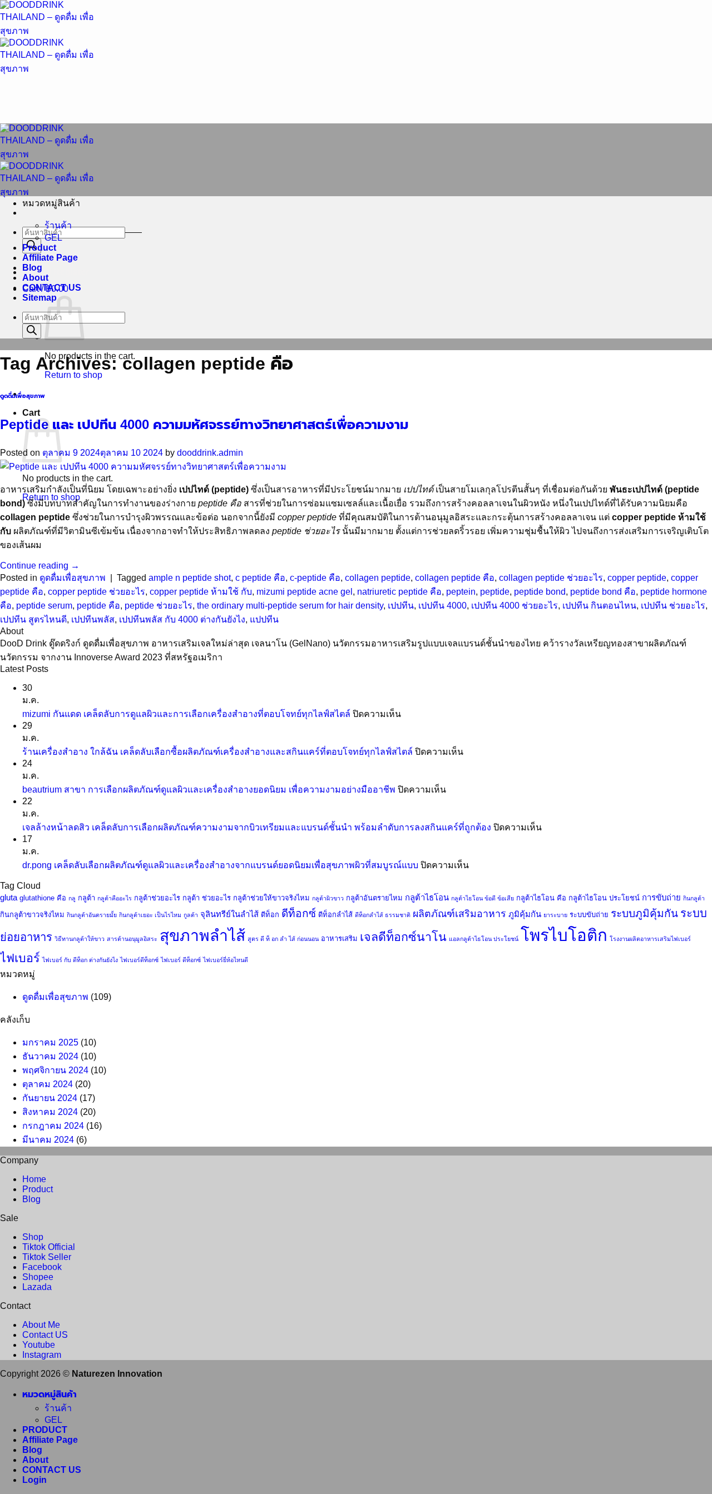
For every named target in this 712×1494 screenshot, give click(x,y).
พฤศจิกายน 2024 (55, 1070)
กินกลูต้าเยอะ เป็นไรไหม (150, 915)
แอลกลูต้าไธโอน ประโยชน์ (483, 938)
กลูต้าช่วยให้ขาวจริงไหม (271, 898)
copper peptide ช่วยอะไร (96, 591)
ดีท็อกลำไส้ (335, 914)
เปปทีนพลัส (93, 619)
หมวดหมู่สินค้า (49, 1394)
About (35, 277)
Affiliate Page (50, 257)
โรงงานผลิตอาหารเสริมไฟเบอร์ (650, 938)
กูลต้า (191, 915)
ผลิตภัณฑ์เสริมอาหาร (459, 913)
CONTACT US (51, 287)
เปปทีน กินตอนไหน (599, 605)
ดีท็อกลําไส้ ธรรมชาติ (383, 915)
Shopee (37, 1277)
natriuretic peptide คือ (399, 591)
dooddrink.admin (210, 452)
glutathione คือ (42, 898)
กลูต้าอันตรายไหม (374, 898)
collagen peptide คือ (455, 577)
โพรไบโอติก (564, 935)
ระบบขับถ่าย (589, 914)
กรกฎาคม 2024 (53, 1126)
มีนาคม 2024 (48, 1139)
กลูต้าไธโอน (427, 897)
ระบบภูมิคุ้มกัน (644, 913)
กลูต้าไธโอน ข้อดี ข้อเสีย (482, 898)
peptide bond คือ (603, 591)
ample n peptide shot (190, 577)
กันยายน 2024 (49, 1098)
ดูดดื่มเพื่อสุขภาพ (22, 395)
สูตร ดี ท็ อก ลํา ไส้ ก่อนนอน (283, 938)
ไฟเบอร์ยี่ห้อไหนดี (225, 960)
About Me (41, 1324)
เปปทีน (401, 605)
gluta (8, 897)
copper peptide (636, 577)
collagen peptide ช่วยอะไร (551, 577)
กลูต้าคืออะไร (114, 898)
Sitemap (39, 297)
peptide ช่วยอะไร (158, 605)
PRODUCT (44, 1430)
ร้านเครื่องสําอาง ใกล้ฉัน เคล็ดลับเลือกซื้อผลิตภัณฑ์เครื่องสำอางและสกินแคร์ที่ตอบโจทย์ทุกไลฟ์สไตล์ (217, 751)
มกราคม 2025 (50, 1042)
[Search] (31, 330)
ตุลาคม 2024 (47, 1084)
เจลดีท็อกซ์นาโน (403, 937)
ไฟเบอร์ (20, 958)
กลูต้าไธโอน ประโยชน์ (604, 898)
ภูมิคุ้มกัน (524, 914)
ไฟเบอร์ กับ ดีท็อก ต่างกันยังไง (80, 960)
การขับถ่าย (661, 897)
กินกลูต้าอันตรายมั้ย (92, 915)
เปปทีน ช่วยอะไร (673, 605)
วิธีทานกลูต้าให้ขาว (80, 938)
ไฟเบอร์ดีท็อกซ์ (139, 960)
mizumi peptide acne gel (304, 591)
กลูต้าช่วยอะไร (157, 898)
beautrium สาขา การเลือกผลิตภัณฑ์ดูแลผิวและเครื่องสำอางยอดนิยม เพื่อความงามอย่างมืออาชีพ (208, 789)
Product (39, 247)
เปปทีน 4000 (442, 605)
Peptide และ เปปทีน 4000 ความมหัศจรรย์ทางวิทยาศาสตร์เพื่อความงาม (204, 424)
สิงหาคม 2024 (50, 1112)
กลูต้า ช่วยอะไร (206, 898)
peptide (495, 591)
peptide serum (44, 605)
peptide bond (540, 591)
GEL (53, 237)
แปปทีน (264, 619)
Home (34, 1179)
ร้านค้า (58, 225)
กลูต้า (86, 898)
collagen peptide (378, 577)
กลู (72, 898)
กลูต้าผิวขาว (328, 898)
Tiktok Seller (46, 1257)
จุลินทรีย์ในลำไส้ (229, 914)
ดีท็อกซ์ (298, 913)
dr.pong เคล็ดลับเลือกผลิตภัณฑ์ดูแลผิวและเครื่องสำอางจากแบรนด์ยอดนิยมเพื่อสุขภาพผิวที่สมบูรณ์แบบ (220, 865)
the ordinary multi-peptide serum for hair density (290, 605)
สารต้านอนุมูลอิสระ (132, 938)
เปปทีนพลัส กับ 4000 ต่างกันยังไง (182, 619)
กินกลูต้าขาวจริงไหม (32, 914)
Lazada (37, 1287)
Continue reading (40, 565)
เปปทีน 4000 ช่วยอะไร (514, 605)
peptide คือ (98, 605)
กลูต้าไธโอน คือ (541, 898)
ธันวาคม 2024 (50, 1056)
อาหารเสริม (339, 938)
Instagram (41, 1354)
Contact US (45, 1334)
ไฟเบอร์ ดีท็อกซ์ (181, 960)
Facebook (42, 1267)
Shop (32, 1237)
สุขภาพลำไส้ (202, 935)
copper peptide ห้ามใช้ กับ (201, 591)
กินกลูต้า (694, 898)
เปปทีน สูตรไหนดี (33, 619)
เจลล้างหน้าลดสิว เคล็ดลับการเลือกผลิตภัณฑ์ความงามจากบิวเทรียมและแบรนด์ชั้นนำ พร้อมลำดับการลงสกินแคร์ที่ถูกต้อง (256, 827)
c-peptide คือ (315, 577)
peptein (461, 591)
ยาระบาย (555, 915)
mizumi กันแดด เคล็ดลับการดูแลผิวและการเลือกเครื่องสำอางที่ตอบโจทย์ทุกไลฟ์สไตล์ (186, 714)
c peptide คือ (260, 577)
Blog (32, 267)
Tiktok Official (48, 1247)
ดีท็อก (270, 914)
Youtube (38, 1344)
